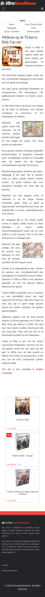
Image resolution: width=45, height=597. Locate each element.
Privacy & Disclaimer (10, 571)
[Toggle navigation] (3, 8)
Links (33, 28)
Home (11, 24)
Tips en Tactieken (11, 31)
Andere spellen (33, 31)
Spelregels (11, 28)
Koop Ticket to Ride (33, 24)
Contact (5, 565)
